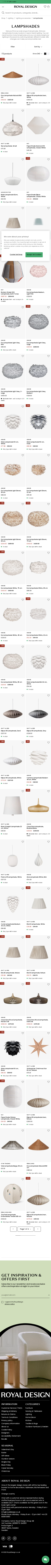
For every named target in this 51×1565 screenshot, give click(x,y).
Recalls (4, 1439)
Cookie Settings (16, 254)
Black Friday (6, 1465)
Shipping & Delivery (9, 1411)
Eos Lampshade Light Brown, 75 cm (37, 540)
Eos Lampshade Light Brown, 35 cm (11, 491)
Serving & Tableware (34, 1411)
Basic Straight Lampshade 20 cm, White (11, 827)
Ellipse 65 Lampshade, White (11, 778)
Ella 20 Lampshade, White (36, 924)
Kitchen (29, 1420)
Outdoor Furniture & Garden (37, 1426)
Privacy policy (6, 1420)
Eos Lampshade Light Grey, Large (36, 343)
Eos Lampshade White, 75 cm (11, 588)
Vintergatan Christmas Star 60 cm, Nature (37, 1069)
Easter (3, 1452)
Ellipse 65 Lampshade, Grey (36, 731)
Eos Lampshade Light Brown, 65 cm (11, 540)
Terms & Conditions (9, 1417)
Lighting (29, 1414)
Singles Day (6, 1462)
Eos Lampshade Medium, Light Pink (35, 293)
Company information (10, 1423)
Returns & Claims (8, 1414)
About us (5, 1426)
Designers (5, 1433)
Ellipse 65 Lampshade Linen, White (36, 96)
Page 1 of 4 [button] (24, 1229)
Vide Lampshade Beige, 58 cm (11, 1166)
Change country (8, 1494)
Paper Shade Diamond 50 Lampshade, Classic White (36, 147)
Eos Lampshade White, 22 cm (37, 635)
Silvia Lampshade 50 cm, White (10, 443)
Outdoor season (8, 1459)
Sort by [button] (37, 46)
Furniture (29, 1408)
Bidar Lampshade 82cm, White (9, 195)
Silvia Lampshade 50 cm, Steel (35, 443)
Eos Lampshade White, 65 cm (11, 682)
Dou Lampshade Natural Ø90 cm (11, 96)
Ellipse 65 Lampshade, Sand (11, 731)
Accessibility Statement (11, 1436)
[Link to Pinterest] (3, 1538)
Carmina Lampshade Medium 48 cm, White (37, 778)
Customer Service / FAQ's (11, 1408)
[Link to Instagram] (15, 1538)
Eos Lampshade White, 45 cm (11, 635)
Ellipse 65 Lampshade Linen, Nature (36, 1118)
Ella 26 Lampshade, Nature (10, 973)
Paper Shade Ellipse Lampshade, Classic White (36, 195)
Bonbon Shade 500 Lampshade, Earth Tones (10, 293)
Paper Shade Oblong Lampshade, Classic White (10, 1118)
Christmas (5, 1471)
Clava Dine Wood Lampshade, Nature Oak (11, 1020)
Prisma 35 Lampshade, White (11, 877)
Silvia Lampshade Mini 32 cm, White (37, 683)
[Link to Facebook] (9, 1538)
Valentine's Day (7, 1449)
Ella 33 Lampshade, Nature (36, 973)
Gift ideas (5, 1455)
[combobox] (38, 47)
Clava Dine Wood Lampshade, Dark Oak (37, 1020)
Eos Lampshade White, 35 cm (37, 588)
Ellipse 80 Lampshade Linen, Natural (36, 1215)
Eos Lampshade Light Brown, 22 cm (37, 491)
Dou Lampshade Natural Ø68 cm (37, 1167)
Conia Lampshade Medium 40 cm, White (10, 925)
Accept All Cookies (34, 255)
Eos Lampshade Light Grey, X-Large (11, 392)
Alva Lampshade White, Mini (37, 877)
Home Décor (31, 1417)
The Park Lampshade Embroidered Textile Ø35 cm (11, 1215)
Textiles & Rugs (32, 1423)
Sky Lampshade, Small (9, 146)
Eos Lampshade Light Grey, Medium (36, 392)
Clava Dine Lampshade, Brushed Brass (35, 827)
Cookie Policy (6, 1430)
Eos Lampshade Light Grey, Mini (10, 343)
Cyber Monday (7, 1468)
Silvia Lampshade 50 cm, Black (10, 1069)
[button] (45, 6)
